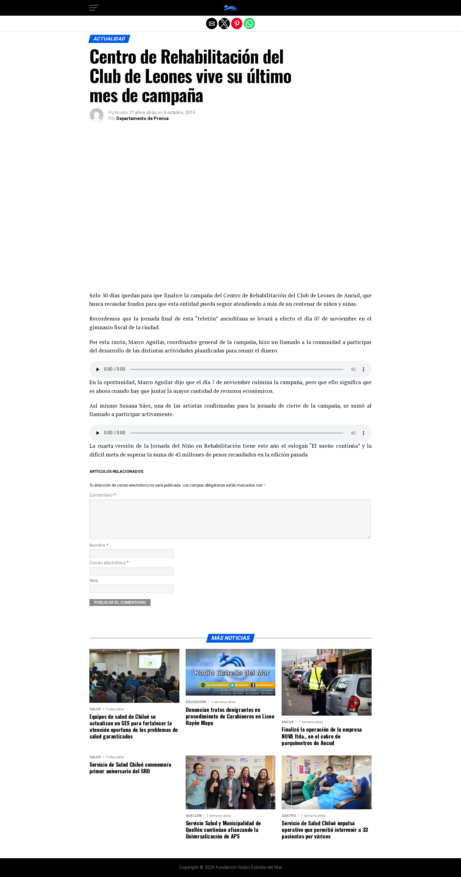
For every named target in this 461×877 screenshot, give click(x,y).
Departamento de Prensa (142, 118)
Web (93, 580)
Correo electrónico (109, 563)
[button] (94, 8)
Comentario (102, 495)
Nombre (99, 545)
